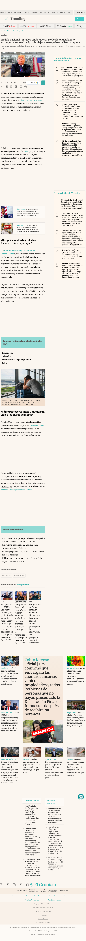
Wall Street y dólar (21, 12)
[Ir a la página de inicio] (43, 884)
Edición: (79, 12)
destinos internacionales (31, 100)
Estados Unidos (19, 575)
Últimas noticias (6, 12)
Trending (16, 31)
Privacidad (43, 915)
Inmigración (44, 12)
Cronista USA (5, 31)
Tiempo (62, 12)
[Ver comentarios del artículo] (25, 86)
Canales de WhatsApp (33, 896)
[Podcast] (52, 891)
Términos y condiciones (43, 911)
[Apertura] (22, 891)
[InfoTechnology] (64, 891)
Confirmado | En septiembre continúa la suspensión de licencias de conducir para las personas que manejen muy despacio (72, 71)
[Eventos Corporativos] (33, 891)
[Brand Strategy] (43, 891)
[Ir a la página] (6, 18)
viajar (26, 151)
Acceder (79, 19)
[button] (81, 797)
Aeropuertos (26, 31)
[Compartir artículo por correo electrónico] (21, 86)
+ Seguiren (33, 83)
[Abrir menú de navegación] (2, 18)
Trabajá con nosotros (54, 900)
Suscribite (52, 896)
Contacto (15, 896)
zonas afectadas (37, 425)
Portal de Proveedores (32, 900)
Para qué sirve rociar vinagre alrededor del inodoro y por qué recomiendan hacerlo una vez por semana (72, 254)
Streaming (55, 12)
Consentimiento (43, 919)
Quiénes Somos (69, 896)
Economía (34, 12)
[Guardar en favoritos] (43, 82)
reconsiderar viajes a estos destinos (16, 490)
